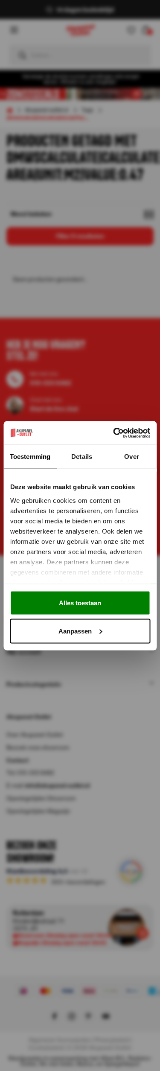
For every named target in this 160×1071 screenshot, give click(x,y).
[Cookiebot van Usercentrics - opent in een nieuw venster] (114, 432)
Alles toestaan (80, 603)
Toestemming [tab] (30, 456)
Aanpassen (75, 630)
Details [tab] (81, 456)
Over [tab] (131, 456)
